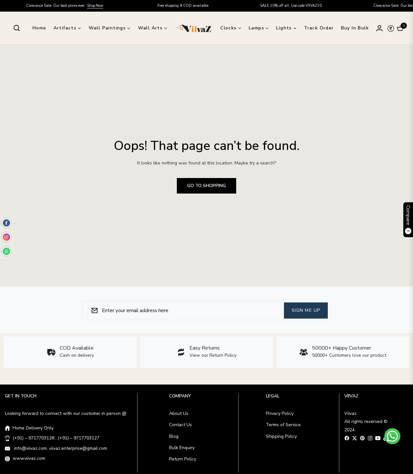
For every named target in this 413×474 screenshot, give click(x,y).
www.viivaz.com (29, 458)
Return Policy (182, 459)
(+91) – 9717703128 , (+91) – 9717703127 (56, 438)
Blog (173, 436)
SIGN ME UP (305, 310)
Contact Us (180, 425)
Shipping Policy (281, 436)
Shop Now (85, 5)
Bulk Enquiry (182, 448)
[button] (17, 28)
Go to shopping (206, 186)
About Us (178, 413)
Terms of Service (283, 425)
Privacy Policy (280, 413)
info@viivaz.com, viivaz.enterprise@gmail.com (60, 448)
